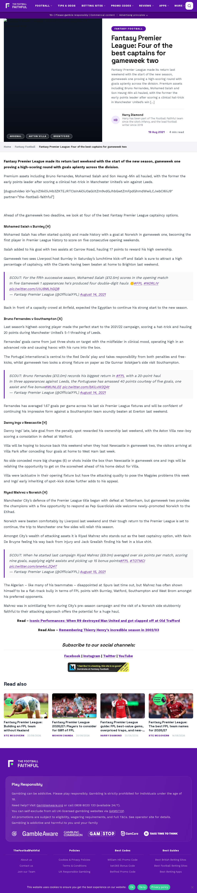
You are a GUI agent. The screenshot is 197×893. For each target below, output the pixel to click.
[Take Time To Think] (161, 833)
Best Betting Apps (171, 871)
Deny (142, 887)
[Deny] (192, 887)
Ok (132, 887)
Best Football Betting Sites (170, 865)
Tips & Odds (66, 5)
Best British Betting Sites (170, 859)
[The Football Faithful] (16, 6)
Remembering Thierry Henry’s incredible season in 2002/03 (109, 630)
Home (7, 146)
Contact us (26, 865)
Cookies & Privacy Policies (74, 859)
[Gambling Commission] (73, 833)
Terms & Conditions (75, 865)
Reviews (145, 5)
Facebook (72, 656)
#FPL (138, 283)
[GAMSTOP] (101, 833)
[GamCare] (129, 833)
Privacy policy (159, 887)
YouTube (126, 656)
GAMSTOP (116, 811)
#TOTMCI (137, 561)
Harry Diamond (132, 115)
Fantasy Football (128, 28)
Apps (163, 5)
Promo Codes (121, 5)
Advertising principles (132, 15)
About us (26, 859)
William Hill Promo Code (123, 859)
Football (42, 5)
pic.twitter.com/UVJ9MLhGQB (34, 289)
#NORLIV (151, 283)
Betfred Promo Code (122, 871)
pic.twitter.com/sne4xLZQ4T (33, 566)
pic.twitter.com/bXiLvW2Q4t (85, 387)
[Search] (189, 6)
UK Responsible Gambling (74, 871)
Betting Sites (92, 5)
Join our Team (26, 871)
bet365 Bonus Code (122, 865)
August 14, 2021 (93, 294)
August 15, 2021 (92, 572)
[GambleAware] (40, 833)
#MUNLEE (53, 387)
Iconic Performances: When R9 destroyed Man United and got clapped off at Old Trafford (105, 621)
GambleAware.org (50, 805)
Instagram (91, 656)
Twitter (109, 656)
